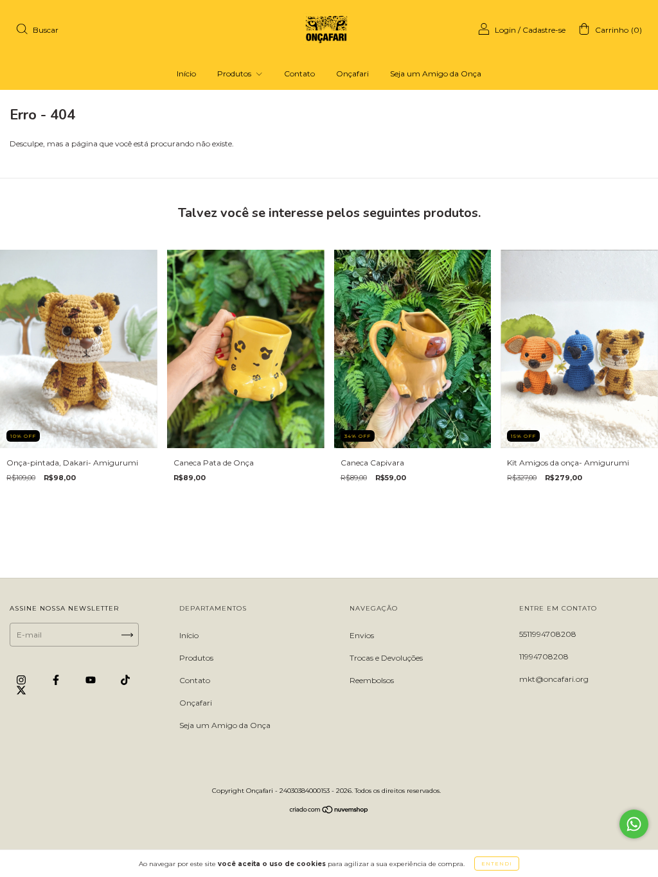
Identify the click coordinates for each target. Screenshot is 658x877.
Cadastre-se (543, 30)
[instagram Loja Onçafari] (22, 680)
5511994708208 (547, 634)
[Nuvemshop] (329, 811)
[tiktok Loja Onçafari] (125, 680)
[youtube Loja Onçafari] (91, 680)
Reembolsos (372, 680)
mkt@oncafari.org (554, 679)
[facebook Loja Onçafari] (56, 680)
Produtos (235, 73)
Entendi (496, 863)
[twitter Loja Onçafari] (21, 690)
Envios (362, 635)
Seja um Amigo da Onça (435, 73)
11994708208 (544, 656)
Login (505, 30)
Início (186, 73)
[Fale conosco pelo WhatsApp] (633, 824)
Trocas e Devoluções (386, 658)
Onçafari (352, 73)
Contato (299, 73)
